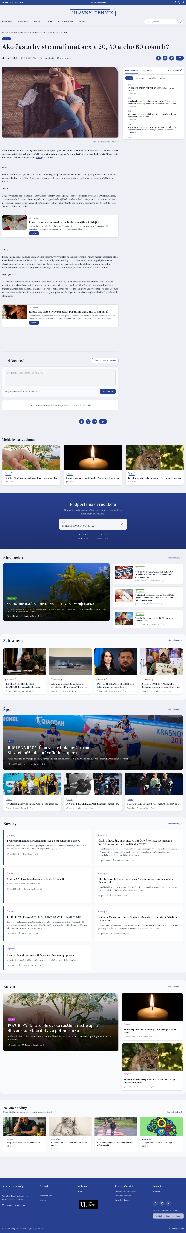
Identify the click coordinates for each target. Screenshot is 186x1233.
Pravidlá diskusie (122, 1200)
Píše (38, 157)
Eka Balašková (30, 616)
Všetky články (174, 558)
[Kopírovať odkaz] (180, 58)
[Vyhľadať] (148, 21)
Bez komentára (65, 21)
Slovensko (7, 21)
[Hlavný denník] (93, 12)
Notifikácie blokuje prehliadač (168, 1216)
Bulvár (81, 21)
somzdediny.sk (45, 1112)
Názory (37, 21)
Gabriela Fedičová (145, 1037)
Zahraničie (23, 21)
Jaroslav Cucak (32, 764)
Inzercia (81, 1191)
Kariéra (43, 1200)
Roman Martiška (122, 860)
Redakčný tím (46, 1195)
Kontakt (156, 1191)
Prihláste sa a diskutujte (105, 360)
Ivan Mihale (69, 691)
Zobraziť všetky (173, 1112)
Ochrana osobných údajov (126, 1191)
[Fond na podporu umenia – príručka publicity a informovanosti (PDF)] (88, 1204)
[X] (179, 2)
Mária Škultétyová (121, 933)
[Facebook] (175, 2)
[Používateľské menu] (181, 21)
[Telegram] (183, 2)
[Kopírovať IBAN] (122, 524)
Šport (49, 21)
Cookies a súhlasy (123, 1195)
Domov (5, 32)
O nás (42, 1191)
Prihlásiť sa (108, 391)
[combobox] (164, 21)
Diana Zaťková (155, 581)
